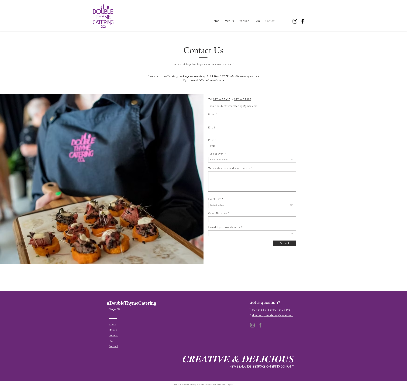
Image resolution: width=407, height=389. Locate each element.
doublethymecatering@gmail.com (237, 106)
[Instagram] (295, 21)
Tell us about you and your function (229, 168)
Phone (212, 140)
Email (211, 127)
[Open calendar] (291, 205)
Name (211, 114)
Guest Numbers (218, 213)
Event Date (216, 199)
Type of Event (216, 154)
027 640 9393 (242, 99)
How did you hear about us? (225, 227)
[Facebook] (303, 21)
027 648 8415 (221, 99)
